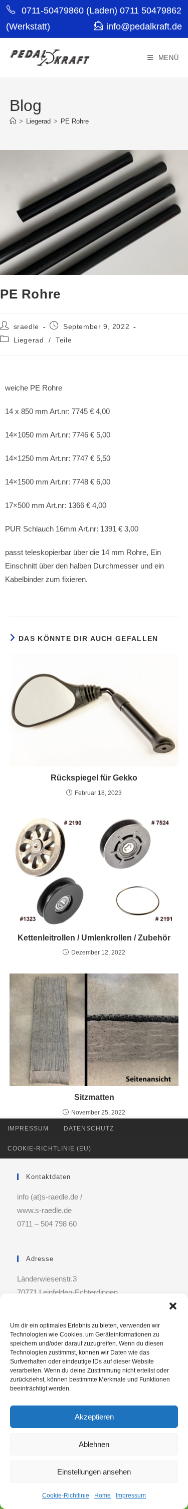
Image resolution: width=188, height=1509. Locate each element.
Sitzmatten (94, 1097)
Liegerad (29, 340)
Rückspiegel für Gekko (94, 778)
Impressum (131, 1495)
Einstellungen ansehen (94, 1472)
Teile (64, 340)
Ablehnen (94, 1444)
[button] (173, 1306)
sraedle (26, 326)
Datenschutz (89, 1128)
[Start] (13, 121)
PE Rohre (75, 121)
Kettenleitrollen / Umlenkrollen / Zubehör (94, 938)
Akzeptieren (94, 1416)
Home (102, 1495)
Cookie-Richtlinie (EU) (49, 1148)
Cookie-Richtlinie (65, 1495)
